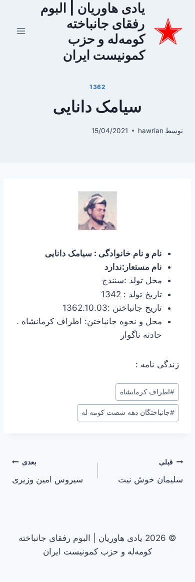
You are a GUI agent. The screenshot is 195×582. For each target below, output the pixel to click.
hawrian (151, 131)
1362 (97, 87)
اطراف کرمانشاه (147, 392)
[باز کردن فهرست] (21, 31)
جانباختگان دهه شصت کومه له (128, 412)
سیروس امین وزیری (47, 471)
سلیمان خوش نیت (150, 471)
